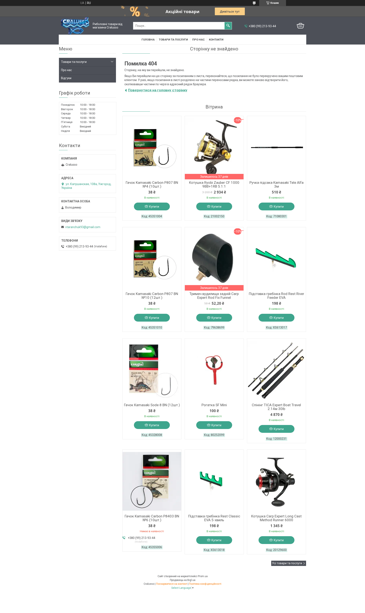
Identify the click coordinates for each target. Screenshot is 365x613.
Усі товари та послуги (287, 563)
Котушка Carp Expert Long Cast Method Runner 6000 (276, 518)
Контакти (216, 39)
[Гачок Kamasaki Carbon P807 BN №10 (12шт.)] (152, 259)
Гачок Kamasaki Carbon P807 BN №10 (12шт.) (152, 295)
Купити (154, 206)
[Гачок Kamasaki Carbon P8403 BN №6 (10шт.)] (152, 481)
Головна (148, 39)
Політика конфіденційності (205, 583)
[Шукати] (228, 25)
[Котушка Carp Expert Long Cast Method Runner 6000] (276, 481)
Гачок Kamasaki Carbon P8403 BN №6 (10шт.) (152, 518)
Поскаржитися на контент (171, 583)
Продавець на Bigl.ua (182, 580)
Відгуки (66, 78)
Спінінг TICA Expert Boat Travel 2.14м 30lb (276, 407)
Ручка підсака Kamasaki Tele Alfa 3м (276, 184)
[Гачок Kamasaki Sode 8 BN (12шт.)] (152, 370)
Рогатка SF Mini (214, 405)
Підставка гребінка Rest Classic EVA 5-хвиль (214, 518)
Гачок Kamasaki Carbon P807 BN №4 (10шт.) (152, 184)
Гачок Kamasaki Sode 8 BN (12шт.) (152, 405)
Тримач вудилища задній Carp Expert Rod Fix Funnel (214, 295)
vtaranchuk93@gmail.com (82, 227)
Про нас (198, 39)
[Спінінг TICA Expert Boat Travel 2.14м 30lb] (276, 370)
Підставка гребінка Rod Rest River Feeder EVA (276, 295)
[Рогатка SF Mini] (214, 370)
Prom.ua (203, 576)
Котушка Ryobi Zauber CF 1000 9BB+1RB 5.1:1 (214, 184)
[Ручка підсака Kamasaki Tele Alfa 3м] (276, 147)
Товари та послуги (173, 39)
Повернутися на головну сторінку (157, 90)
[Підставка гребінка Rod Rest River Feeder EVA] (276, 259)
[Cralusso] (75, 26)
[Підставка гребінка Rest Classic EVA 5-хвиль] (214, 481)
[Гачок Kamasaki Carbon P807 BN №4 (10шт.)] (152, 147)
